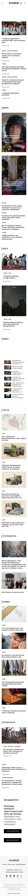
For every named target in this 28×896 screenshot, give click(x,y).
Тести (3, 433)
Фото (10, 273)
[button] (2, 3)
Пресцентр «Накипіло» (12, 50)
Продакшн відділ (21, 864)
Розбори (4, 202)
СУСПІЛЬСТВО (9, 536)
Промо (3, 625)
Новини (4, 50)
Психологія (10, 746)
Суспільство (17, 746)
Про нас (5, 864)
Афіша (16, 870)
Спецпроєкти (10, 870)
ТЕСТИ (6, 410)
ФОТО (5, 249)
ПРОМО (6, 602)
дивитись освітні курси (12, 840)
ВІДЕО (5, 339)
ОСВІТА (13, 864)
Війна (5, 746)
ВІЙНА (6, 108)
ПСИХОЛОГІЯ (9, 722)
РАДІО (9, 864)
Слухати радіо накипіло (12, 831)
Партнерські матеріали (7, 777)
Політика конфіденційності (14, 893)
